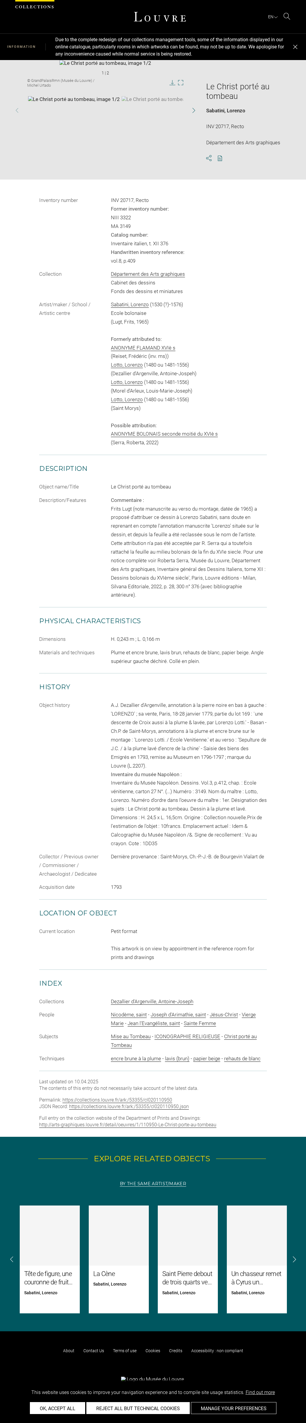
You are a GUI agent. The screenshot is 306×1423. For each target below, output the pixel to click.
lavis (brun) (177, 1058)
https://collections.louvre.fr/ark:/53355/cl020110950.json (129, 1106)
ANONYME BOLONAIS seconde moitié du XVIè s (164, 434)
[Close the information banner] (295, 46)
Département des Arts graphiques (148, 274)
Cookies (153, 1350)
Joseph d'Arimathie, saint (178, 1015)
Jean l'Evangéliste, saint (154, 1023)
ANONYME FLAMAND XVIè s (143, 348)
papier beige (206, 1058)
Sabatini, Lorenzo (225, 111)
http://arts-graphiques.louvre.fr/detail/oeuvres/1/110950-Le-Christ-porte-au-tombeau (127, 1125)
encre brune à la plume (136, 1058)
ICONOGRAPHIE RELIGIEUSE (187, 1036)
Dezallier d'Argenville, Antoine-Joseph (152, 1001)
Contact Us (93, 1350)
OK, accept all (57, 1408)
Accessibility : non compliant (217, 1350)
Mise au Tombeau (131, 1036)
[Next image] (187, 110)
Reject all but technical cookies (138, 1408)
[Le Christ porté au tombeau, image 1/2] (74, 111)
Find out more (260, 1392)
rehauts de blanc (242, 1058)
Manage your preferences (234, 1408)
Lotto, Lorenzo (127, 365)
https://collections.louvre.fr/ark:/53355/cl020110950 (117, 1100)
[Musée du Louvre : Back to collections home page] (160, 16)
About (68, 1350)
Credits (175, 1350)
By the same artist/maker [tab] (153, 1183)
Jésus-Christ (224, 1015)
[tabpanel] (153, 1259)
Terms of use (125, 1350)
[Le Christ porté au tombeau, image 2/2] (167, 111)
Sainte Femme (200, 1023)
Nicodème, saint (129, 1015)
